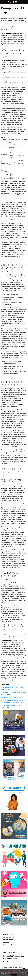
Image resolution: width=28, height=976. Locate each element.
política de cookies (13, 972)
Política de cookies (8, 939)
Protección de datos (8, 944)
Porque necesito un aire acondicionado (12, 697)
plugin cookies (24, 974)
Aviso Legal (6, 942)
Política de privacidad (9, 937)
